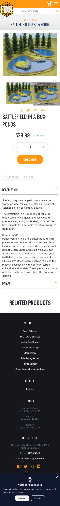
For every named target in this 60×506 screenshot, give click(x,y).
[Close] (57, 476)
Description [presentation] (10, 189)
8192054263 (34, 453)
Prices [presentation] (6, 283)
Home (26, 20)
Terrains (28, 177)
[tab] (30, 191)
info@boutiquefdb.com (33, 458)
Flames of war (11, 177)
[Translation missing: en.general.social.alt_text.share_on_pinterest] (36, 110)
